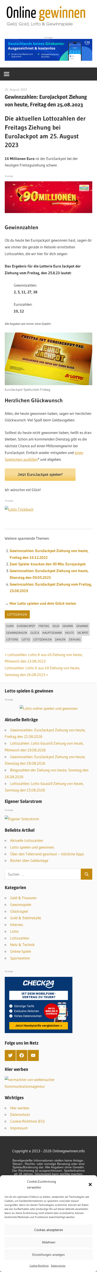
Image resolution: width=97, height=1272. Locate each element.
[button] (90, 1184)
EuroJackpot (26, 626)
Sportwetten (20, 958)
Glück (34, 632)
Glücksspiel (19, 911)
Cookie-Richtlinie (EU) (27, 1121)
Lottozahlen (17, 614)
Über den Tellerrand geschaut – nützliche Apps (47, 854)
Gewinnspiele (20, 904)
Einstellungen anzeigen (48, 1254)
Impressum (19, 1128)
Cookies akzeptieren (48, 1230)
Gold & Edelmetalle (25, 917)
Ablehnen (48, 1242)
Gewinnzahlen (16, 632)
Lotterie (12, 639)
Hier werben (19, 1108)
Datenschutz (58, 1265)
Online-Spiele (20, 951)
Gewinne (82, 626)
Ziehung (75, 639)
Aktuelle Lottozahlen (26, 840)
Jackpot (82, 632)
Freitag (44, 626)
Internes (16, 924)
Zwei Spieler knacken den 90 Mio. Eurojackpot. (48, 564)
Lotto (26, 639)
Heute (69, 632)
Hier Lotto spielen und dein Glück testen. (43, 603)
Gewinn (67, 626)
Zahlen (60, 639)
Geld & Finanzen (23, 897)
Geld (56, 626)
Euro (10, 626)
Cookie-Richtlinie (39, 1265)
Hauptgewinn (52, 632)
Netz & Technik (22, 944)
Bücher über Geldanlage (29, 860)
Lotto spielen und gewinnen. (32, 847)
